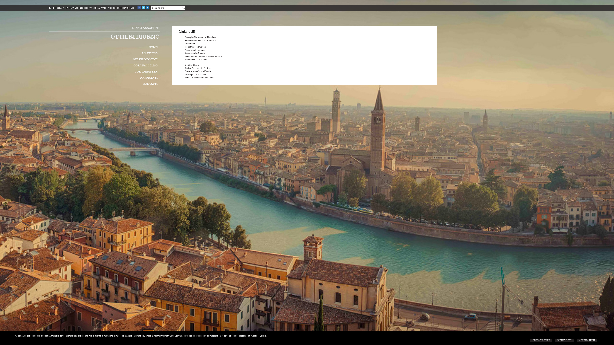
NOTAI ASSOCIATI (146, 28)
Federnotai (190, 43)
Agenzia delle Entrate (195, 53)
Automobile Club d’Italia (196, 59)
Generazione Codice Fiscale (198, 71)
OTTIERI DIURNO (135, 36)
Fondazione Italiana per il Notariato (201, 40)
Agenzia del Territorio (195, 50)
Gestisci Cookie (541, 340)
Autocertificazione (121, 8)
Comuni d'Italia (192, 65)
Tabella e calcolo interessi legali (199, 78)
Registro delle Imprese (195, 47)
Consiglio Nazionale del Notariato (200, 37)
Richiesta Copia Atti (92, 8)
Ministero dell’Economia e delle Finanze (203, 56)
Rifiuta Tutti (564, 340)
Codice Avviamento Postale (198, 68)
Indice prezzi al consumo (196, 74)
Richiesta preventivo (63, 8)
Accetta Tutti (587, 340)
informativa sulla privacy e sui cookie (177, 336)
